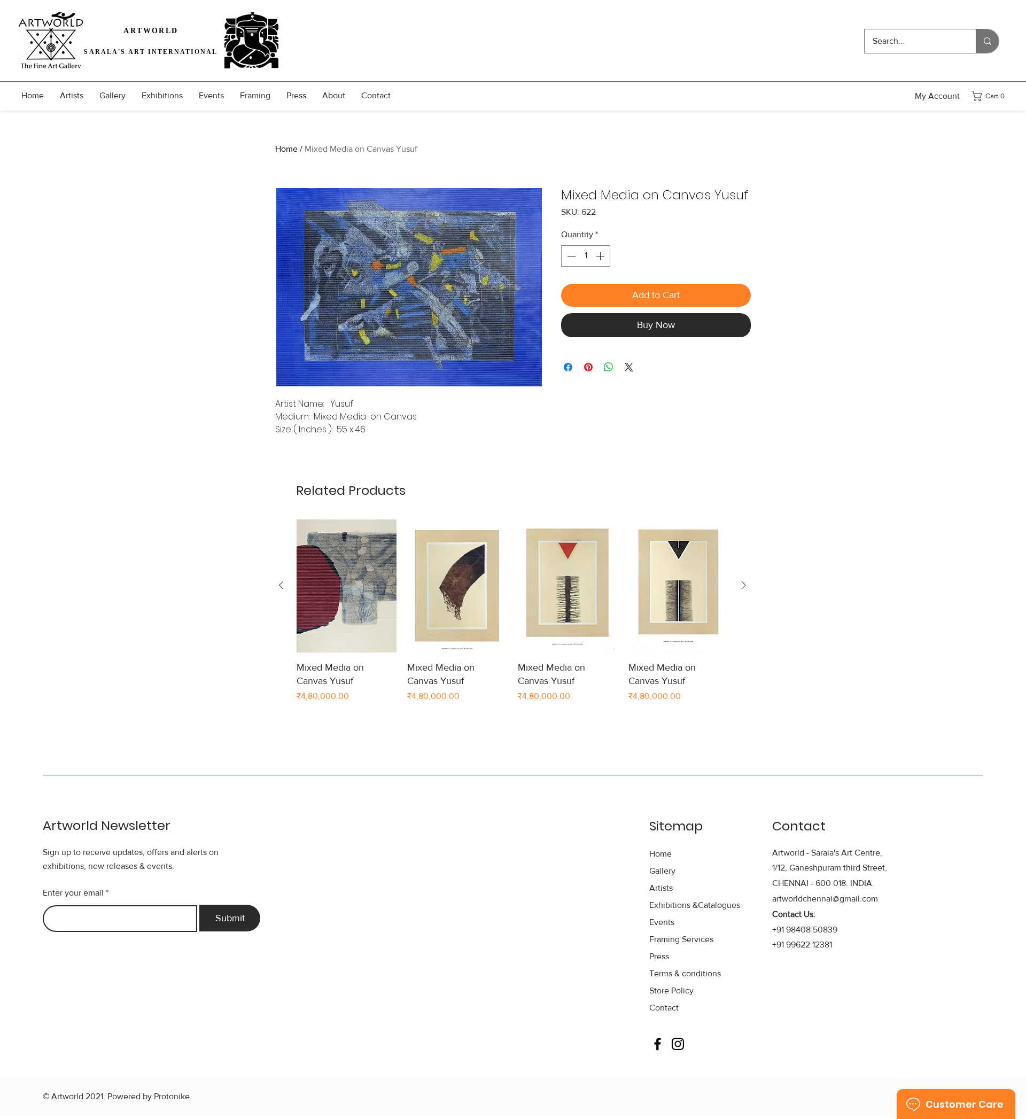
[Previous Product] (281, 585)
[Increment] (601, 256)
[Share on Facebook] (568, 367)
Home (286, 148)
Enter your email (73, 893)
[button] (991, 96)
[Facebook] (657, 1044)
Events (661, 922)
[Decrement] (570, 256)
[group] (512, 618)
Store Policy (671, 990)
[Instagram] (678, 1044)
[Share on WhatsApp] (608, 367)
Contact (664, 1007)
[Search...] (987, 41)
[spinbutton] (586, 256)
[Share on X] (629, 367)
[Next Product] (743, 585)
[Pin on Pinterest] (588, 367)
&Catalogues (694, 905)
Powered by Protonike (148, 1096)
